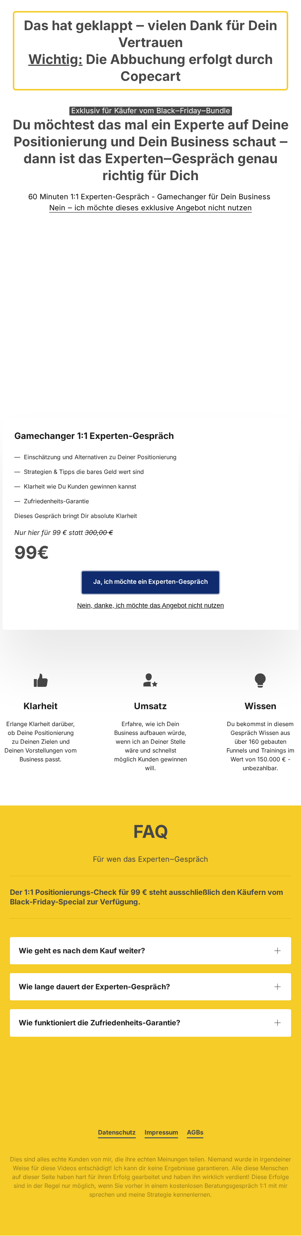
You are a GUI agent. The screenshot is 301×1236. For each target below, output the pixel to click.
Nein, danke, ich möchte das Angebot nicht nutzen (150, 605)
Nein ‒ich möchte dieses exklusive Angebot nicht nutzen (150, 207)
